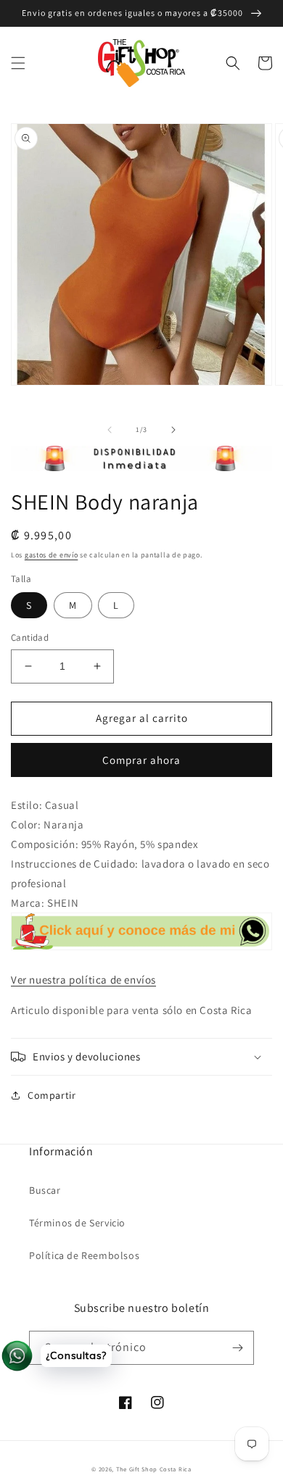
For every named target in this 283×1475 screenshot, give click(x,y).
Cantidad (30, 637)
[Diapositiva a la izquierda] (110, 430)
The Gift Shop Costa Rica (154, 1469)
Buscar (45, 1190)
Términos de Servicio (77, 1222)
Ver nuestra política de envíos (83, 979)
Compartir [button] (51, 1095)
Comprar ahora (141, 760)
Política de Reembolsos (84, 1255)
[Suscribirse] (237, 1348)
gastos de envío (51, 555)
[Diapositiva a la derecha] (173, 430)
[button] (18, 63)
